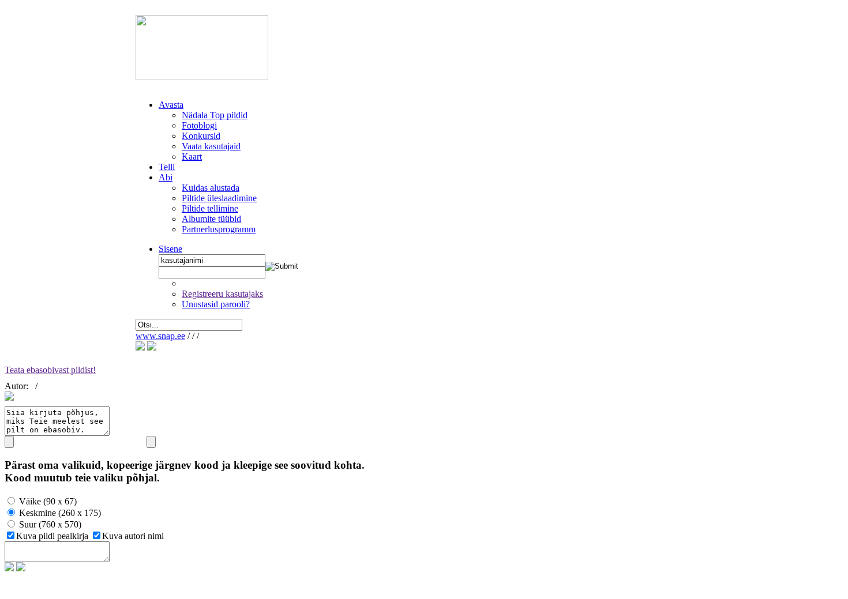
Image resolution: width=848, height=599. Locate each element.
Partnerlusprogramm (219, 229)
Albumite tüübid (211, 219)
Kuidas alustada (210, 188)
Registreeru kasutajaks (222, 294)
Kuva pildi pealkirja (53, 536)
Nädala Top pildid (214, 115)
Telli (167, 167)
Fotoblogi (199, 125)
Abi (165, 177)
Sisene (170, 249)
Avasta (171, 105)
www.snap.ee (160, 336)
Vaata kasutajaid (211, 146)
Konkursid (201, 136)
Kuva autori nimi (133, 536)
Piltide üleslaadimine (219, 198)
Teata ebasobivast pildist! (50, 370)
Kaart (192, 156)
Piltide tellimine (210, 208)
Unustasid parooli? (216, 304)
